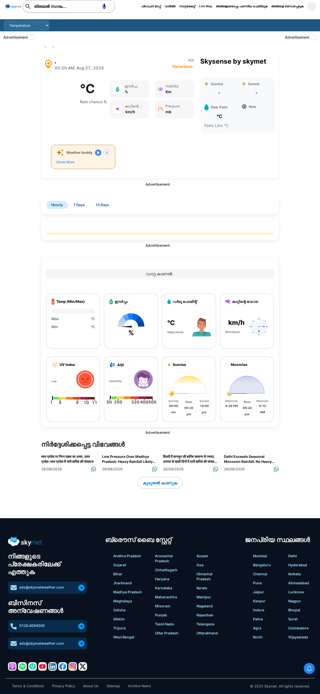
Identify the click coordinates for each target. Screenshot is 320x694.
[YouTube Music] (42, 666)
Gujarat (119, 565)
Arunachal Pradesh (164, 558)
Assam (202, 556)
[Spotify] (22, 666)
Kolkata (294, 574)
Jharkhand (122, 583)
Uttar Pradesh (166, 633)
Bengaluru (262, 565)
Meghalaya (122, 601)
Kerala (201, 588)
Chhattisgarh (166, 570)
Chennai (260, 574)
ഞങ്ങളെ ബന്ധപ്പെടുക (287, 6)
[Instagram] (72, 666)
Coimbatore (298, 628)
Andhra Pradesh (127, 556)
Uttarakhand (207, 633)
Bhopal (294, 610)
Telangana (205, 624)
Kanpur (259, 601)
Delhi (292, 556)
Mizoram (162, 606)
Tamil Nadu (164, 624)
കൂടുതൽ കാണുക (160, 482)
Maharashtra (166, 597)
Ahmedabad (298, 583)
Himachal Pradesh (204, 576)
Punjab (161, 615)
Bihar (117, 574)
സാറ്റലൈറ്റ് (187, 6)
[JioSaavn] (32, 666)
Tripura (119, 628)
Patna (258, 619)
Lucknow (296, 592)
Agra (257, 628)
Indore (258, 610)
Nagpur (294, 601)
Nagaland (204, 606)
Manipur (203, 597)
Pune (257, 583)
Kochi (257, 637)
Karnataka (163, 588)
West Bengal (123, 637)
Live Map (205, 6)
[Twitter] (82, 666)
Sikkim (119, 619)
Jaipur (258, 592)
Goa (200, 565)
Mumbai (260, 556)
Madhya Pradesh (127, 592)
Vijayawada (298, 637)
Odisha (119, 610)
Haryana (162, 579)
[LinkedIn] (52, 666)
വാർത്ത (170, 6)
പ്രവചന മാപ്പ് (151, 6)
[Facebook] (62, 666)
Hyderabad (297, 565)
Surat (293, 619)
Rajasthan (205, 615)
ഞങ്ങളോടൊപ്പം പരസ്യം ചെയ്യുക (242, 6)
